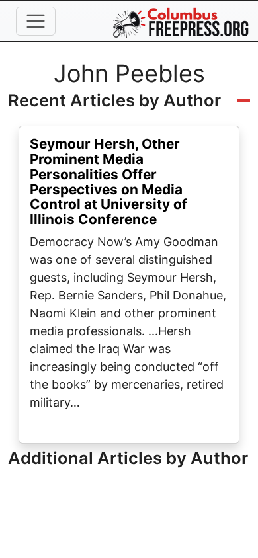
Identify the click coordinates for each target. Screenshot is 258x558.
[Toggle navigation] (36, 21)
